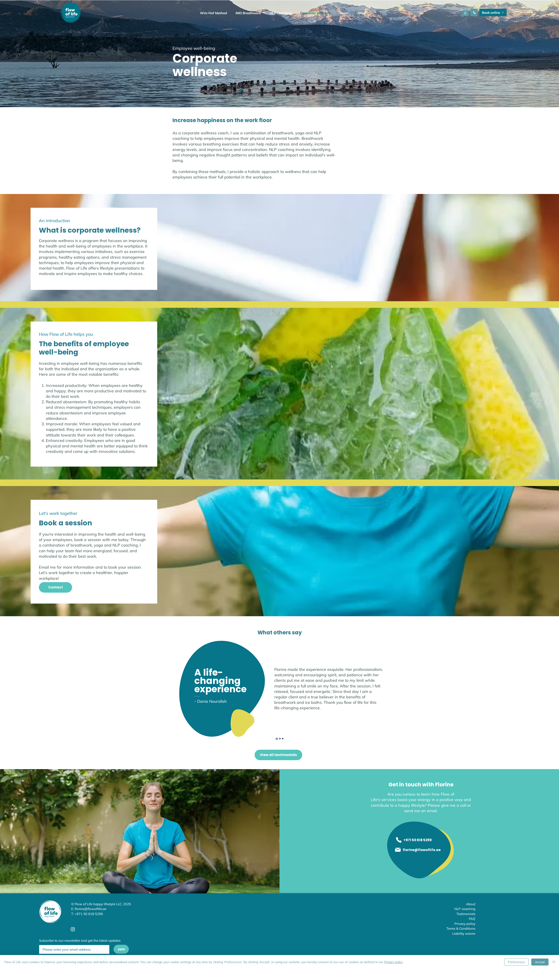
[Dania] (276, 738)
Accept (540, 962)
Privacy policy (393, 962)
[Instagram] (73, 929)
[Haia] (282, 738)
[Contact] (474, 12)
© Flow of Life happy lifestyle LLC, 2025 (101, 904)
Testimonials (465, 914)
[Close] (553, 962)
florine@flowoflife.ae (90, 909)
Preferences (516, 962)
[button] (341, 13)
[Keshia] (280, 739)
